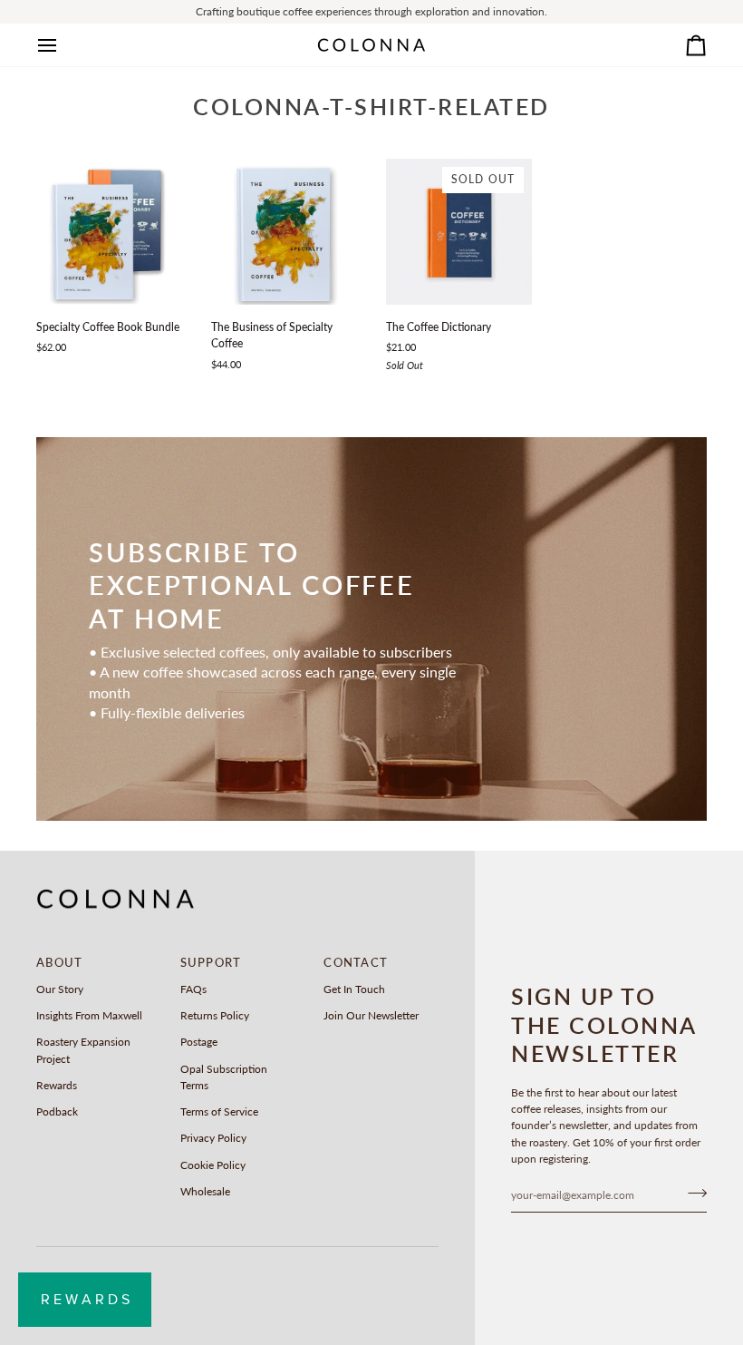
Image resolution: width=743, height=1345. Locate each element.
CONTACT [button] (355, 963)
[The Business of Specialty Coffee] (284, 232)
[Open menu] (63, 45)
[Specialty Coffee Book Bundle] (109, 232)
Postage (198, 1041)
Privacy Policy (213, 1138)
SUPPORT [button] (211, 963)
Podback (57, 1111)
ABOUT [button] (59, 963)
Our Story (59, 989)
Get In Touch (354, 989)
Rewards (56, 1085)
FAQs (193, 989)
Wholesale (205, 1191)
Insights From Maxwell (89, 1015)
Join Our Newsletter (371, 1015)
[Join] (692, 1192)
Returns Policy (214, 1015)
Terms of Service (219, 1111)
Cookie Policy (213, 1165)
